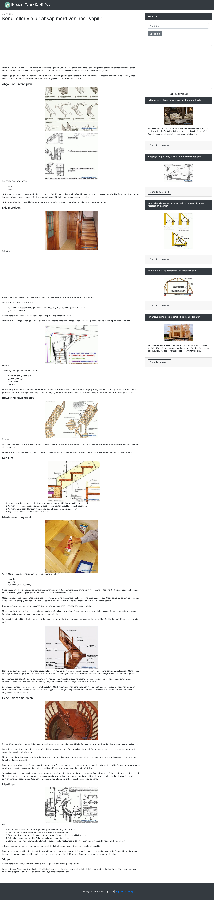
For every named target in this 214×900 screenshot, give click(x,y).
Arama (156, 33)
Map (117, 891)
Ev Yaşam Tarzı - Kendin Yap (30, 4)
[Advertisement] (71, 45)
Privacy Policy (127, 891)
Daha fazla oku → (159, 145)
